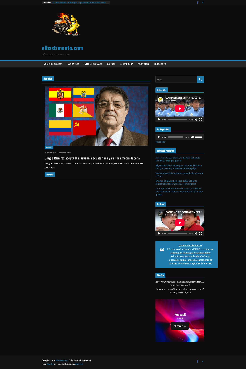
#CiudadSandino (202, 252)
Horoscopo (159, 64)
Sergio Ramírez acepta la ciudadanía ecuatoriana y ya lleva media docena (92, 157)
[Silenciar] (195, 119)
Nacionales (73, 64)
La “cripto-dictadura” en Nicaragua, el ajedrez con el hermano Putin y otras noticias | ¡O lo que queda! (79, 4)
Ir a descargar (160, 141)
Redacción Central (65, 152)
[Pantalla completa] (200, 119)
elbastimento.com (62, 47)
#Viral (174, 256)
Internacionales (93, 64)
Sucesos (111, 64)
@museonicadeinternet (190, 245)
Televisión (143, 64)
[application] (179, 108)
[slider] (199, 136)
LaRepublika (126, 64)
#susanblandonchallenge (197, 256)
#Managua (187, 252)
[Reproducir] (159, 119)
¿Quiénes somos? (53, 64)
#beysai (209, 249)
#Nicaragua (176, 252)
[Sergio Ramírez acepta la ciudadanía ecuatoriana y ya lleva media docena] (96, 115)
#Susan (180, 256)
